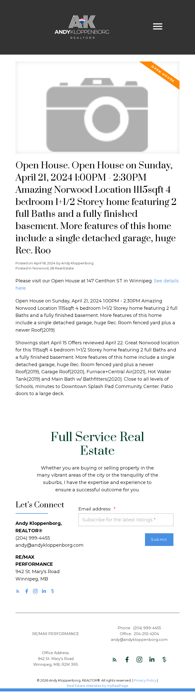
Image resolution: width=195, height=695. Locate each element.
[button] (17, 591)
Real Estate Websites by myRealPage (97, 686)
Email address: (95, 508)
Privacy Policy (145, 680)
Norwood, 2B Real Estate (53, 268)
